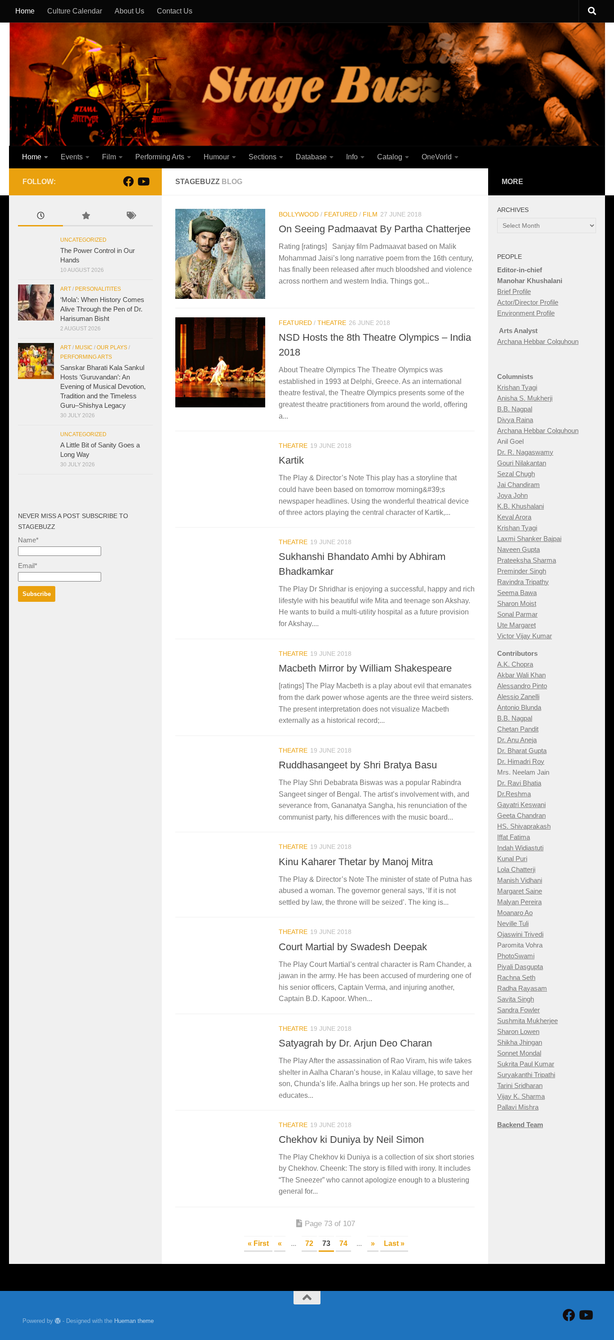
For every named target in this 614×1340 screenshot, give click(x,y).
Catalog (389, 157)
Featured (340, 214)
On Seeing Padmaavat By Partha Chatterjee (375, 229)
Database (311, 157)
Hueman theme (134, 1320)
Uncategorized (83, 240)
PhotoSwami (515, 956)
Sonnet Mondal (519, 1053)
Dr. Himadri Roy (520, 761)
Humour (216, 157)
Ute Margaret (516, 625)
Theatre (331, 322)
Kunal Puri (512, 858)
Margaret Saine (519, 891)
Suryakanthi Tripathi (526, 1074)
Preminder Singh (521, 571)
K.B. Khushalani (520, 506)
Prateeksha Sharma (526, 560)
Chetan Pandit (517, 729)
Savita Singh (515, 999)
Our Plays (112, 347)
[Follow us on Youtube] (143, 181)
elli (535, 696)
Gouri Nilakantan (521, 463)
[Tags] (130, 216)
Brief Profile (514, 291)
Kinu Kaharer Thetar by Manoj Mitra (356, 861)
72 (309, 1243)
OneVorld (437, 157)
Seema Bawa (517, 592)
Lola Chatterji (516, 869)
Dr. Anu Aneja (517, 740)
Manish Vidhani (519, 880)
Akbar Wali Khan (521, 675)
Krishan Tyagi (517, 387)
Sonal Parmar (517, 614)
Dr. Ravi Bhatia (519, 783)
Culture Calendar (74, 11)
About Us (129, 11)
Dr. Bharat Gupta (522, 750)
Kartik (291, 460)
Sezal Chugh (516, 474)
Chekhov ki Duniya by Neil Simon (351, 1139)
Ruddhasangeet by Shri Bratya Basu (358, 765)
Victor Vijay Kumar (524, 636)
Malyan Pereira (519, 902)
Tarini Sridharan (520, 1085)
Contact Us (174, 11)
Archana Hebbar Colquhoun (537, 341)
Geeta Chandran (521, 815)
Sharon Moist (516, 603)
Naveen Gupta (518, 549)
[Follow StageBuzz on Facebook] (128, 181)
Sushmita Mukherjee (527, 1020)
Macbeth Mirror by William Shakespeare (365, 668)
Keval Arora (514, 517)
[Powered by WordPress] (58, 1321)
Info (352, 157)
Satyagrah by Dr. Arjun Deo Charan (355, 1043)
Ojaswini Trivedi (520, 934)
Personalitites (98, 289)
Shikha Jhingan (519, 1042)
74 (343, 1243)
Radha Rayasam (522, 988)
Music (84, 347)
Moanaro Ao (515, 912)
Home (25, 11)
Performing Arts (159, 157)
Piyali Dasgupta (520, 966)
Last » (394, 1243)
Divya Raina (515, 420)
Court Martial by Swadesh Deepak (353, 946)
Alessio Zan (514, 696)
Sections (262, 157)
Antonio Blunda (519, 707)
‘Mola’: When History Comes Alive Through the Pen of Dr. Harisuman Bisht (102, 309)
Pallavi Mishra (517, 1107)
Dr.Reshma (514, 794)
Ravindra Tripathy (523, 582)
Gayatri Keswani (521, 804)
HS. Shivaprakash (524, 826)
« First (258, 1243)
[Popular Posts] (85, 216)
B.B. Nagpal (514, 409)
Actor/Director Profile (527, 302)
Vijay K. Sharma (521, 1096)
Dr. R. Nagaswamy (525, 452)
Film (109, 157)
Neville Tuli (513, 923)
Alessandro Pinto (522, 686)
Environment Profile (526, 313)
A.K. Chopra (515, 664)
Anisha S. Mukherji (524, 398)
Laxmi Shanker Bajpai (529, 538)
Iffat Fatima (513, 837)
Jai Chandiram (518, 484)
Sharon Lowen (518, 1031)
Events (72, 157)
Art (65, 289)
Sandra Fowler (518, 1010)
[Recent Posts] (40, 216)
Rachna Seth (516, 977)
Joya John (512, 495)
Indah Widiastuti (520, 848)
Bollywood (299, 214)
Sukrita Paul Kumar (525, 1064)
